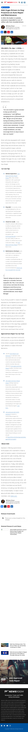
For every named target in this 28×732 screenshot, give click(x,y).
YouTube (7, 725)
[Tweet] (5, 32)
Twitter (4, 725)
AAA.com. (14, 496)
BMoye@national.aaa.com (13, 28)
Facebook (1, 725)
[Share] (2, 32)
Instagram (10, 725)
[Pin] (8, 32)
